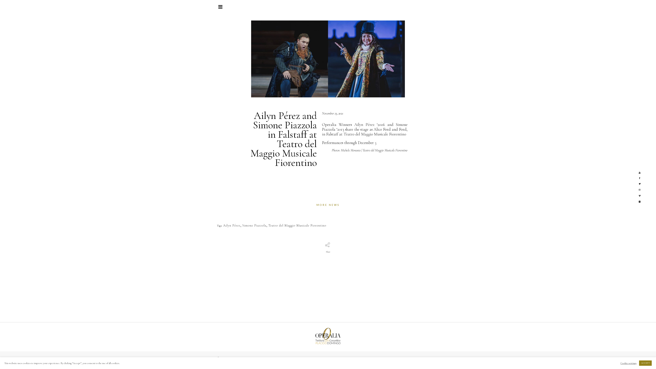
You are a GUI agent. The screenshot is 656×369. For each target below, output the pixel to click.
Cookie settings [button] (628, 363)
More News (328, 204)
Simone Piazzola (254, 225)
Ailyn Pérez (364, 124)
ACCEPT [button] (645, 363)
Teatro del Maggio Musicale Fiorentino (375, 134)
